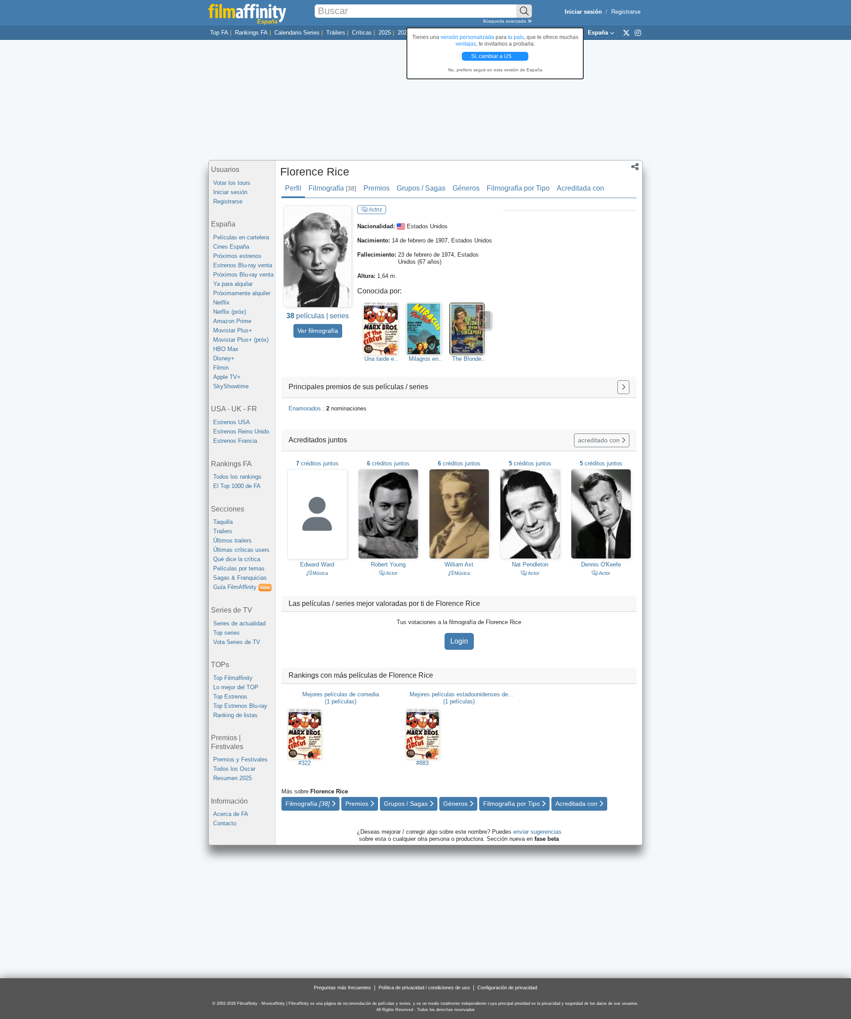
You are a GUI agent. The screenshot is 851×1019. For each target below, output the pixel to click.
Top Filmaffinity (233, 678)
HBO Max (225, 349)
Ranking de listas (235, 715)
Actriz (375, 210)
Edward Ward (317, 564)
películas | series (317, 316)
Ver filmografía (317, 330)
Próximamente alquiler (241, 293)
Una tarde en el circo (380, 359)
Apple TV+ (227, 377)
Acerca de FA (230, 814)
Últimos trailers (232, 540)
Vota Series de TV (236, 642)
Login (459, 641)
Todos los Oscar (234, 768)
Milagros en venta (423, 359)
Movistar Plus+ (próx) (241, 339)
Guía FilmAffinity (241, 587)
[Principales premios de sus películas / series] (623, 387)
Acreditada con (580, 188)
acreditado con (599, 440)
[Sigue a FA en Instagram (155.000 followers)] (638, 32)
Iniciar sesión (230, 192)
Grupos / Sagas (421, 188)
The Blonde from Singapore (466, 359)
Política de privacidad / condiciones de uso (424, 987)
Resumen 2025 (232, 778)
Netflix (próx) (229, 311)
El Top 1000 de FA (237, 486)
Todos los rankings (237, 476)
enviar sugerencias (537, 831)
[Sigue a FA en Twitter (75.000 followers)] (626, 32)
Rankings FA (251, 32)
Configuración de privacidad (507, 987)
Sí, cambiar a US (492, 56)
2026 (404, 32)
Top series (226, 632)
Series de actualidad (239, 623)
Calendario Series (297, 32)
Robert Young (388, 564)
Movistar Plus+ (232, 330)
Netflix (221, 302)
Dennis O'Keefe (601, 564)
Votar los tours (231, 183)
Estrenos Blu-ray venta (242, 265)
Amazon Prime (232, 321)
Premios (376, 188)
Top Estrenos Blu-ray (240, 706)
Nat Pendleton (530, 564)
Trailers (222, 531)
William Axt (459, 564)
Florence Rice (314, 171)
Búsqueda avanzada (505, 21)
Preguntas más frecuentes (342, 987)
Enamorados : (328, 408)
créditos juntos (317, 463)
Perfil (293, 188)
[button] (635, 167)
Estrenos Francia (235, 440)
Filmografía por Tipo (518, 188)
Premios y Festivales (240, 759)
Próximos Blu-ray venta (243, 274)
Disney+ (223, 358)
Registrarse (625, 11)
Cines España (231, 246)
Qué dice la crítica (236, 559)
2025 (385, 32)
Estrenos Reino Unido (241, 431)
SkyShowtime (231, 386)
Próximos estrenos (237, 256)
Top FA (219, 32)
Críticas (362, 32)
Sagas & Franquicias (240, 577)
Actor (391, 573)
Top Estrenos (230, 696)
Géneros (466, 188)
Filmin (221, 367)
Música (319, 573)
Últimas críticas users (241, 550)
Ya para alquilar (233, 284)
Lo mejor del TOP (235, 687)
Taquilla (223, 522)
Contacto (224, 823)
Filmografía (332, 188)
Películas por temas (239, 568)
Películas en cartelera (241, 237)
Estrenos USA (231, 422)
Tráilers (335, 32)
